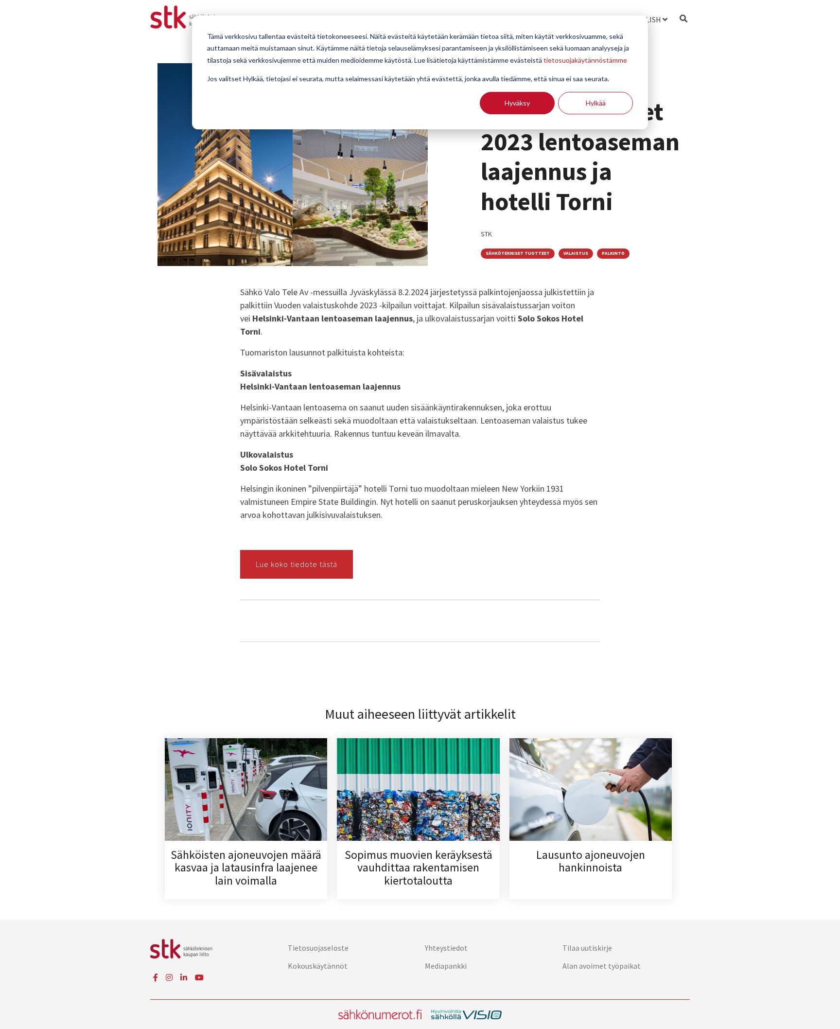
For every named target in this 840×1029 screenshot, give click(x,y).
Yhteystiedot (446, 948)
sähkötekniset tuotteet (518, 253)
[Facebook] (155, 977)
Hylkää (596, 103)
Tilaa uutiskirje (587, 948)
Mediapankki (446, 966)
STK (486, 234)
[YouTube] (199, 977)
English (646, 19)
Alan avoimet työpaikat (601, 966)
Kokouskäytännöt (318, 966)
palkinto (613, 253)
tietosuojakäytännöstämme (585, 60)
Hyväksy (517, 103)
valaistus (575, 253)
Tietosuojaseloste (318, 948)
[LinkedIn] (183, 977)
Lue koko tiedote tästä (296, 564)
